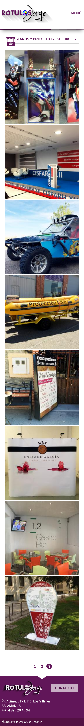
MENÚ (76, 13)
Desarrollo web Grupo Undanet (24, 721)
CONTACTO (64, 688)
